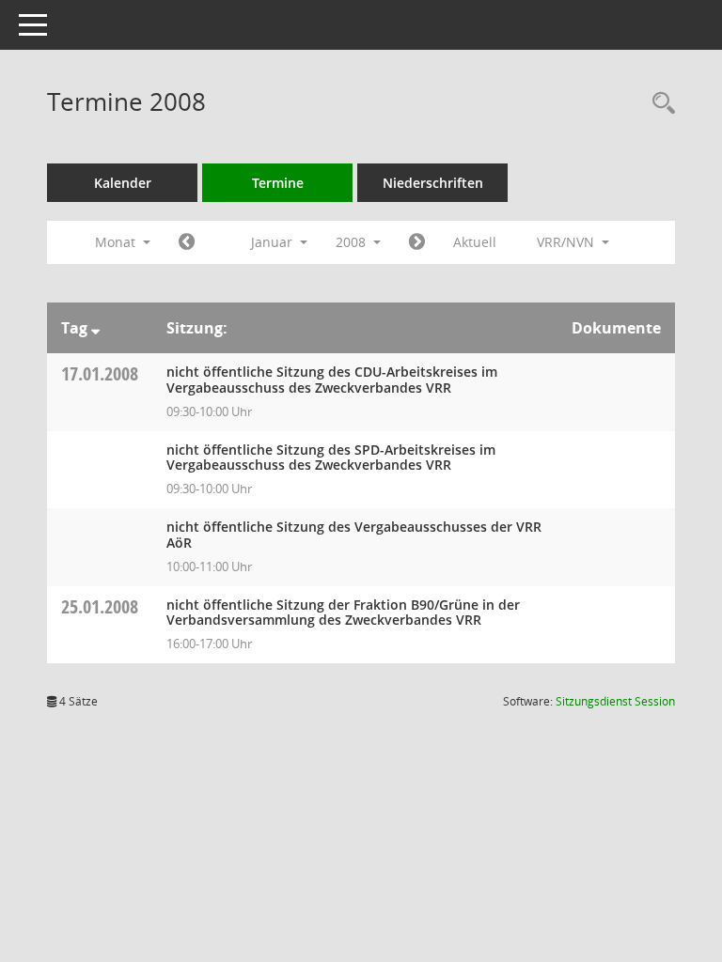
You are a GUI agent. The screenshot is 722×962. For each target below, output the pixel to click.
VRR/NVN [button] (567, 242)
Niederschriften (433, 183)
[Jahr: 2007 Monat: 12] (187, 242)
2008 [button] (352, 242)
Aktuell (474, 242)
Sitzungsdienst (615, 701)
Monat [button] (117, 242)
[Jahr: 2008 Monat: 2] (417, 242)
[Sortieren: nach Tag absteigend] (95, 328)
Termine (278, 183)
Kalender (122, 183)
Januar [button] (273, 242)
